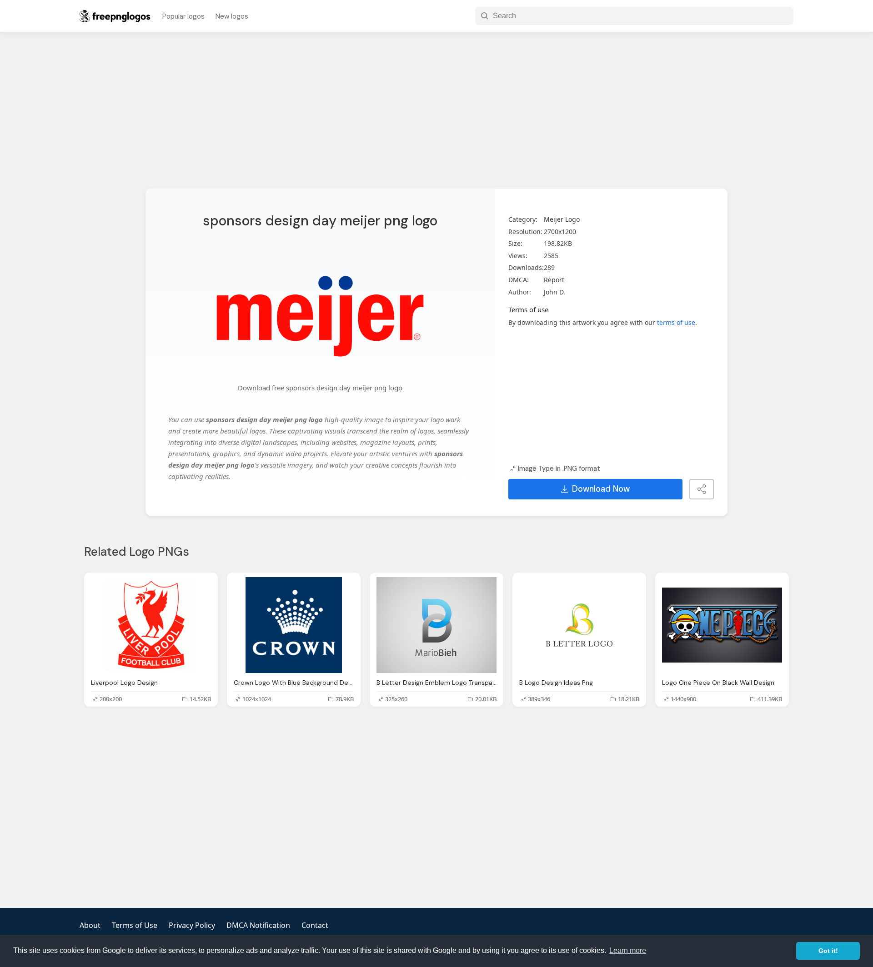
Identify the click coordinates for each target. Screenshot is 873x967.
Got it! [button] (828, 950)
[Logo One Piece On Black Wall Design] (722, 625)
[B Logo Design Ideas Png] (579, 625)
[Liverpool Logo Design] (151, 625)
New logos (232, 16)
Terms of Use (134, 925)
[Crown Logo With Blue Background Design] (294, 625)
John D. (554, 292)
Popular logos (183, 16)
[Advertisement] (436, 115)
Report (554, 279)
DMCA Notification (258, 925)
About (90, 925)
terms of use (676, 322)
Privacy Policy (192, 925)
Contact (314, 925)
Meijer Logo (562, 219)
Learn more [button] (627, 950)
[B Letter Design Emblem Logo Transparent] (436, 625)
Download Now (601, 489)
